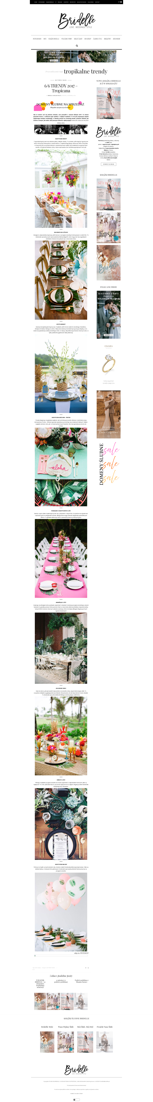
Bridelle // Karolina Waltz (54, 95)
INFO (45, 39)
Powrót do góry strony (76, 1093)
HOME (35, 2)
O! (55, 2)
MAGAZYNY (107, 39)
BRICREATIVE (73, 2)
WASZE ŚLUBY (78, 39)
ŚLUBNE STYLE (97, 39)
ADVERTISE (66, 2)
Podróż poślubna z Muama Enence (81, 981)
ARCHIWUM (116, 39)
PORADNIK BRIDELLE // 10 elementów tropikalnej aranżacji (40, 983)
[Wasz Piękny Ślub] (66, 1042)
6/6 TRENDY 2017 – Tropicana (61, 88)
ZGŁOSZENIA (91, 2)
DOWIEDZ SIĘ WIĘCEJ (108, 164)
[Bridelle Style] (47, 1042)
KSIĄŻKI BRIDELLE (50, 2)
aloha (36, 967)
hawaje (39, 967)
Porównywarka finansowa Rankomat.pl (76, 1085)
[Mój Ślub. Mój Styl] (85, 1042)
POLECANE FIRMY (66, 39)
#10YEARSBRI (42, 2)
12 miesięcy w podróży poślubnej (61, 981)
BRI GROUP (87, 39)
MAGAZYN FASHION (81, 2)
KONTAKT (97, 2)
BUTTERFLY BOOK (61, 80)
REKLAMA (60, 2)
